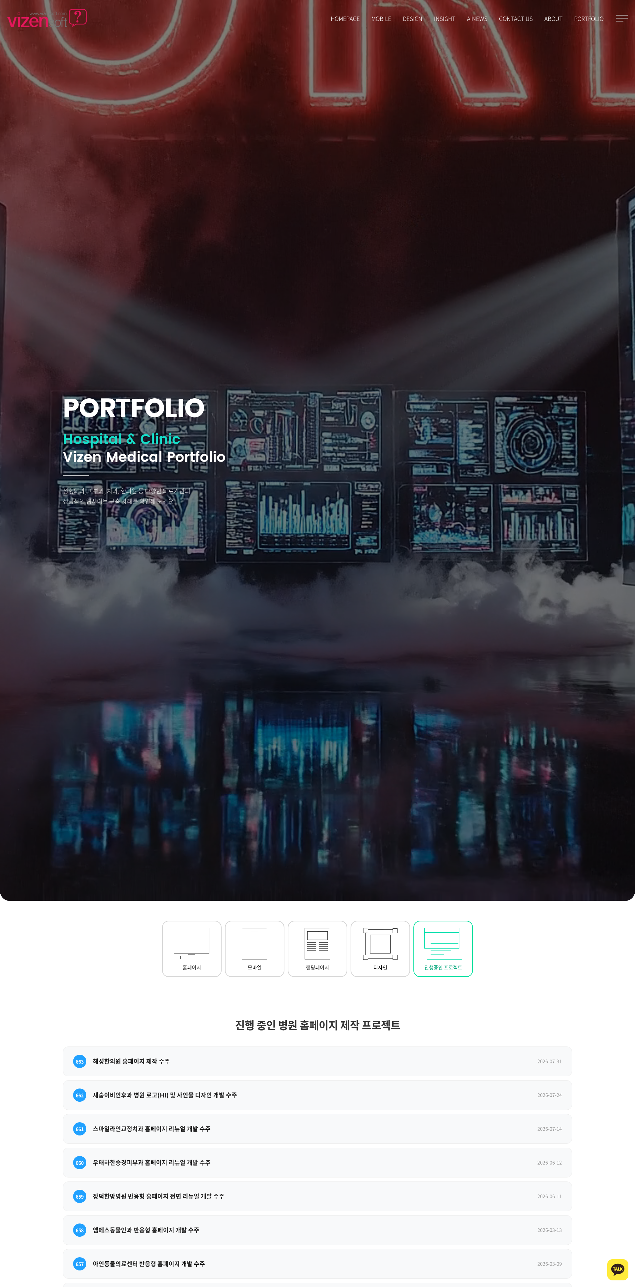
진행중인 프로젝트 (443, 967)
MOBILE (381, 18)
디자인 (380, 967)
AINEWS (477, 18)
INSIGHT (444, 18)
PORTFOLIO (589, 18)
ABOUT (553, 18)
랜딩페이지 (317, 967)
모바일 (255, 967)
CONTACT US (516, 18)
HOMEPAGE (345, 18)
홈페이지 (192, 967)
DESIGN (412, 18)
